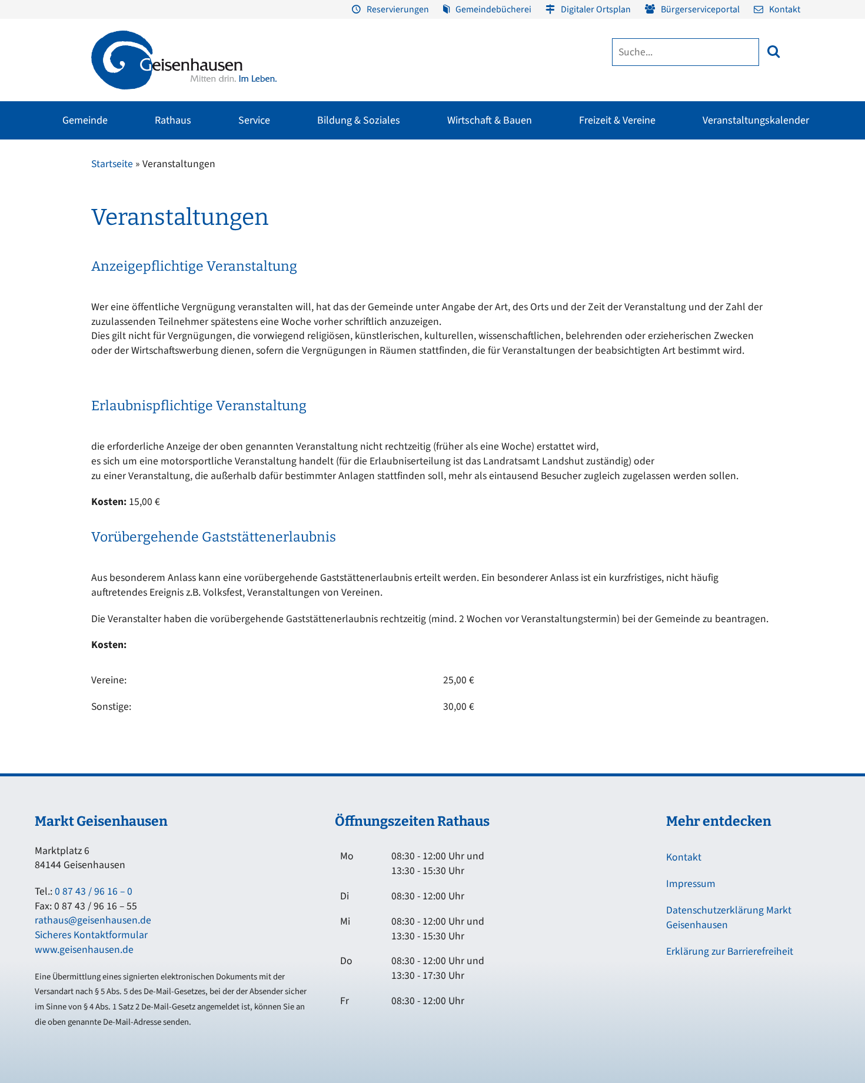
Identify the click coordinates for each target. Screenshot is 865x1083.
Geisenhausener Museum (341, 190)
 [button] (773, 51)
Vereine (163, 232)
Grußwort (29, 190)
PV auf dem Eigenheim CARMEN (298, 259)
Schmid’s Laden (472, 211)
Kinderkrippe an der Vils (412, 317)
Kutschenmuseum (329, 211)
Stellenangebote (41, 296)
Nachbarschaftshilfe (699, 232)
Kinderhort (390, 338)
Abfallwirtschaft (780, 190)
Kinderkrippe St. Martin (411, 275)
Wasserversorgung (785, 296)
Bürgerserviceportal (700, 9)
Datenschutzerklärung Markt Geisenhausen (728, 917)
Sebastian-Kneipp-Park (631, 211)
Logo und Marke (616, 265)
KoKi (673, 211)
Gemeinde (85, 120)
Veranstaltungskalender (756, 120)
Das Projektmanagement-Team (642, 244)
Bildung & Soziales (358, 120)
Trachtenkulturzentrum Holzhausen (485, 238)
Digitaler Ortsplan (596, 9)
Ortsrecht (28, 275)
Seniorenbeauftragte (701, 254)
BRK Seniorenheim (697, 190)
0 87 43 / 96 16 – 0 (93, 891)
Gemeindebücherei (493, 9)
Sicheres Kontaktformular (91, 935)
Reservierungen (398, 9)
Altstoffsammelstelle (790, 232)
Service (254, 120)
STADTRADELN (176, 254)
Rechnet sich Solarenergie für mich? (304, 292)
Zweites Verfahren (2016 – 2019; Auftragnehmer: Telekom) (352, 229)
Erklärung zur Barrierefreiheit (729, 951)
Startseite (112, 164)
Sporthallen (171, 211)
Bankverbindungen (45, 317)
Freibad (163, 190)
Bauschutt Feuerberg (790, 254)
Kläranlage (772, 275)
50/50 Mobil (685, 275)
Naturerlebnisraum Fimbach (640, 190)
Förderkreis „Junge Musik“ (490, 190)
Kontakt (784, 9)
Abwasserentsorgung (790, 211)
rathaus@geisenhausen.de (93, 920)
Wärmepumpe (284, 319)
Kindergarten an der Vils (412, 296)
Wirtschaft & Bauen (489, 120)
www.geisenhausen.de (84, 949)
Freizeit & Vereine (617, 120)
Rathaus (173, 120)
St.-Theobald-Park (623, 232)
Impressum (691, 883)
